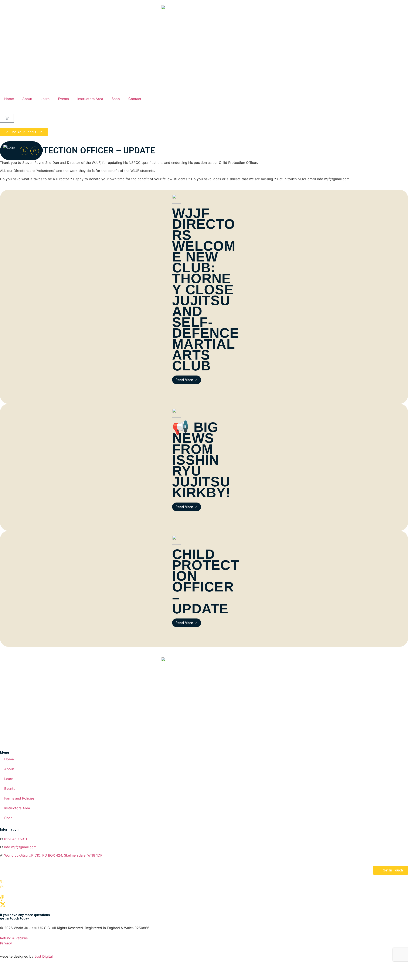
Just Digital (43, 956)
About (27, 99)
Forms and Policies (19, 798)
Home (9, 99)
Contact (134, 99)
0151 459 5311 (15, 839)
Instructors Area (90, 99)
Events (63, 99)
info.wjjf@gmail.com (20, 847)
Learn (45, 99)
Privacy (6, 943)
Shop (116, 99)
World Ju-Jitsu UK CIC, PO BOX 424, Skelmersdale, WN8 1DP (53, 855)
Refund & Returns (14, 938)
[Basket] (7, 118)
